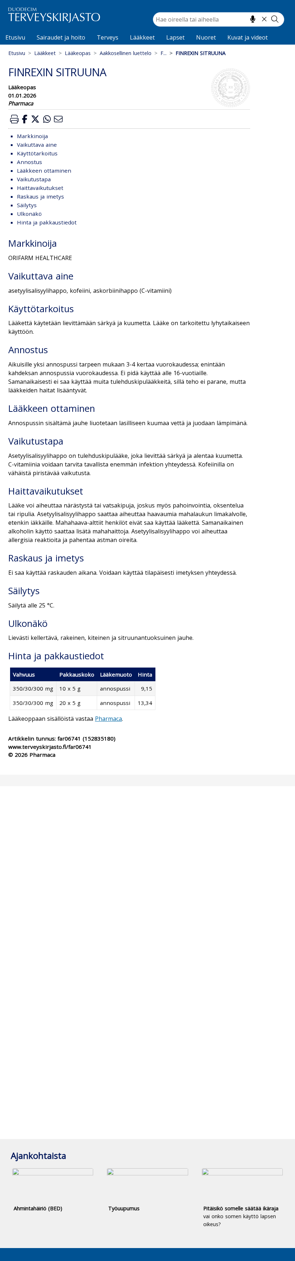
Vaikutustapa (34, 179)
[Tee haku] (275, 19)
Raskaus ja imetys (40, 196)
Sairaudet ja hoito (61, 37)
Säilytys (27, 205)
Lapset (175, 37)
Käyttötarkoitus (37, 153)
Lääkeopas (78, 53)
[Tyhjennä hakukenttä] (264, 19)
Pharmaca (108, 719)
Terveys (107, 37)
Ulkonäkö (29, 213)
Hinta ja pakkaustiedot (47, 222)
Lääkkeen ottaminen (44, 170)
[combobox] (218, 19)
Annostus (29, 161)
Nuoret (206, 37)
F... (163, 53)
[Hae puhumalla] (252, 19)
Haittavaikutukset (40, 187)
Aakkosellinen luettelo (125, 53)
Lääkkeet (142, 37)
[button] (14, 118)
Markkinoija (32, 136)
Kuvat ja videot (247, 37)
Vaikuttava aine (37, 144)
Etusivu (15, 37)
